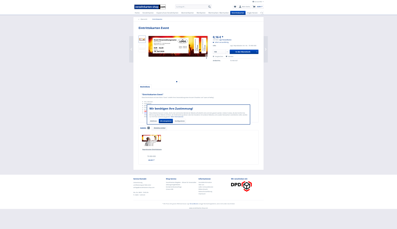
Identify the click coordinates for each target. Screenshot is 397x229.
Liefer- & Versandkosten (205, 187)
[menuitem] (193, 8)
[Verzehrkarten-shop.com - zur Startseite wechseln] (150, 7)
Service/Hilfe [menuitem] (258, 2)
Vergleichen (219, 56)
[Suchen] (209, 7)
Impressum (202, 194)
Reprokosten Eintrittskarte (152, 149)
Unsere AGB (169, 189)
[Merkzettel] (235, 7)
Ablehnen (153, 121)
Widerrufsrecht (203, 189)
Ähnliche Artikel (159, 128)
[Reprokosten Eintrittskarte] (151, 140)
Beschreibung (145, 87)
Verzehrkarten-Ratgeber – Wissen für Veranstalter (181, 182)
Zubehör (144, 128)
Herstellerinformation (205, 182)
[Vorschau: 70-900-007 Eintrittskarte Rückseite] (142, 48)
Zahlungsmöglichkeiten (173, 185)
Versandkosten (194, 204)
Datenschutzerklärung (205, 191)
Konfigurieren (180, 121)
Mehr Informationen (177, 117)
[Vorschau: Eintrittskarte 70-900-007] (142, 39)
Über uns (201, 185)
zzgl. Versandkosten (225, 40)
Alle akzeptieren (166, 121)
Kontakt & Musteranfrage (174, 187)
